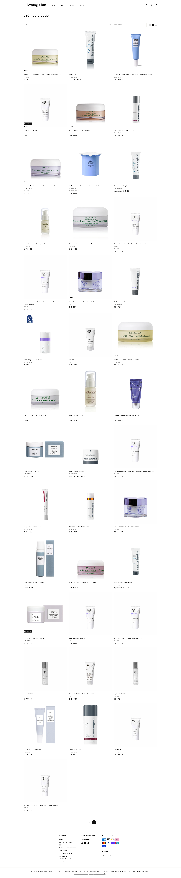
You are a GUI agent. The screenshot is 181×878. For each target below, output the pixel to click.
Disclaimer (63, 851)
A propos (83, 5)
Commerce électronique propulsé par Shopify (89, 874)
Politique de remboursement (65, 857)
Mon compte (63, 861)
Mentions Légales (65, 842)
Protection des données (68, 848)
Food (63, 5)
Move (72, 5)
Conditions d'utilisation (67, 854)
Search (61, 839)
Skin (54, 5)
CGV (60, 845)
